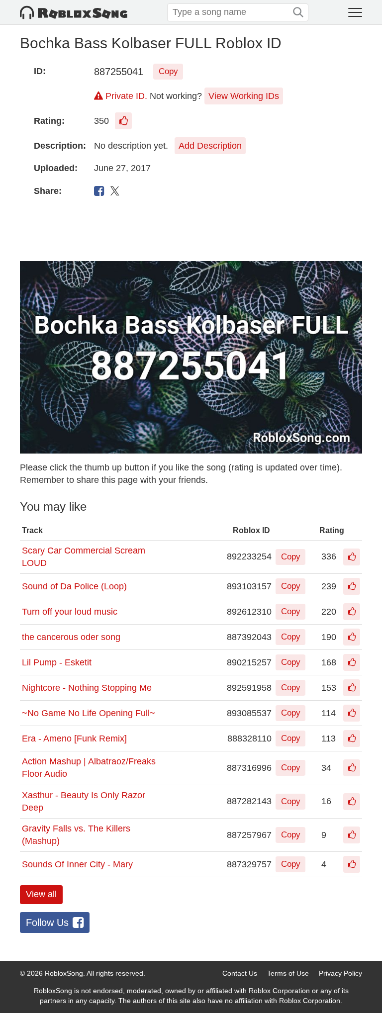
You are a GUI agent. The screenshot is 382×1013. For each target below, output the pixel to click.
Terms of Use (288, 973)
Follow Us (47, 922)
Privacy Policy (340, 973)
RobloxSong (64, 973)
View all (41, 894)
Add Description (210, 146)
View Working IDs (243, 96)
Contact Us (239, 973)
